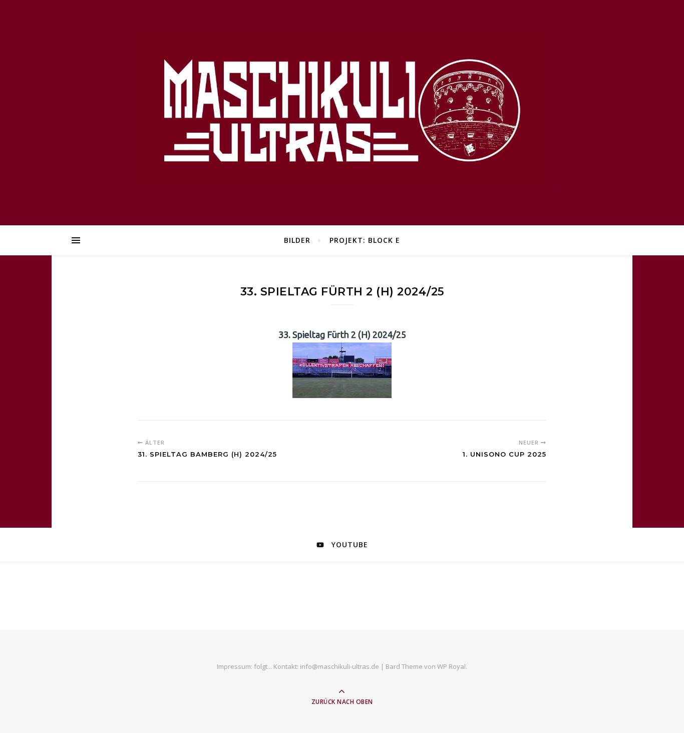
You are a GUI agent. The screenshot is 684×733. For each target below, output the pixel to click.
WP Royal (451, 666)
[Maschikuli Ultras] (342, 110)
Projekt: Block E (364, 240)
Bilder (297, 240)
